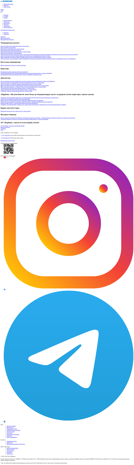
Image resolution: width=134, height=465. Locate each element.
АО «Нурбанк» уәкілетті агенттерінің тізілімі (12, 126)
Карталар (6, 24)
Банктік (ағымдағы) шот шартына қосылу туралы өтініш (15, 51)
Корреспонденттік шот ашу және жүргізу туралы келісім (15, 111)
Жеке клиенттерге (8, 4)
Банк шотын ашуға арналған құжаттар (11, 50)
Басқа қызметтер (8, 27)
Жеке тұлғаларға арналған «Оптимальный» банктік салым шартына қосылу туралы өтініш (25, 85)
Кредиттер (6, 21)
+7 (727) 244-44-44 (5, 135)
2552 (2, 11)
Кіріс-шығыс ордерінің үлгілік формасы (11, 53)
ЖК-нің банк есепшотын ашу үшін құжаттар (12, 49)
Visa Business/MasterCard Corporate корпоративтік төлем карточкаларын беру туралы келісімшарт (26, 73)
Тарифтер (3, 128)
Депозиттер (7, 26)
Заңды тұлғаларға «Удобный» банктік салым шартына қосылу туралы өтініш (21, 84)
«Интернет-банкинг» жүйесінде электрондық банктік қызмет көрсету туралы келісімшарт (24, 119)
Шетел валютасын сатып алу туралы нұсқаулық (13, 65)
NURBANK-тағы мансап (13, 430)
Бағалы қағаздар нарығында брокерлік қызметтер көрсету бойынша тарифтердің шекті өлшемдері (26, 101)
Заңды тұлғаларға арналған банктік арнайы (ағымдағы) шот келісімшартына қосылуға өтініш (25, 56)
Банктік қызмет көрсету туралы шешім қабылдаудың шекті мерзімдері (19, 103)
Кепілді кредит (11, 449)
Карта (2, 9)
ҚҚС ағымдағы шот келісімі (8, 47)
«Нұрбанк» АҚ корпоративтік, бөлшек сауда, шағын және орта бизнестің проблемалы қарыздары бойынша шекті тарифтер (33, 104)
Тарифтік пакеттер (12, 441)
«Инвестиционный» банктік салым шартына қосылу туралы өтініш (18, 89)
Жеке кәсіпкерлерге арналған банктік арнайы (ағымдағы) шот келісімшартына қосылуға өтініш (26, 57)
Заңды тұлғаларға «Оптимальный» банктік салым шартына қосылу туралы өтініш (22, 82)
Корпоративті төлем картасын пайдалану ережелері (14, 72)
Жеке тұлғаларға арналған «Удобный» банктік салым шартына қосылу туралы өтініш (23, 86)
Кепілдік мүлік (11, 431)
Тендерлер (9, 433)
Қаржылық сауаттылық (13, 434)
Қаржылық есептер (12, 428)
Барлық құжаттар (5, 127)
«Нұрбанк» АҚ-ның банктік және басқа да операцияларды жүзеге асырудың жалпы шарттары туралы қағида (29, 97)
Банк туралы (7, 7)
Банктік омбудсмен (12, 437)
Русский (6, 16)
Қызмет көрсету (8, 20)
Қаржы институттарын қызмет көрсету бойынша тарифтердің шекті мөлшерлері (22, 100)
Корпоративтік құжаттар (7, 39)
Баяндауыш (10, 453)
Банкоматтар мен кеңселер (8, 140)
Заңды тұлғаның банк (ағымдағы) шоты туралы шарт (15, 46)
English (5, 17)
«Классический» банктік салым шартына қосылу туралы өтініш (17, 88)
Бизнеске (6, 5)
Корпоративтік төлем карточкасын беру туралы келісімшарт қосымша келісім (21, 74)
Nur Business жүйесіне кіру (8, 30)
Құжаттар (6, 34)
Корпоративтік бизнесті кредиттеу (16, 444)
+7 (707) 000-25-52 (5, 138)
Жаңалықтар (10, 427)
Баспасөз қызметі (11, 426)
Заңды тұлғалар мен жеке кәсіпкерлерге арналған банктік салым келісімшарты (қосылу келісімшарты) (28, 81)
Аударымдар (10, 451)
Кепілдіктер (7, 23)
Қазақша (6, 15)
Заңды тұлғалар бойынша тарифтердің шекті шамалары (15, 99)
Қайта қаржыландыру (12, 448)
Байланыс (9, 435)
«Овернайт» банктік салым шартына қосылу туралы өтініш (16, 91)
